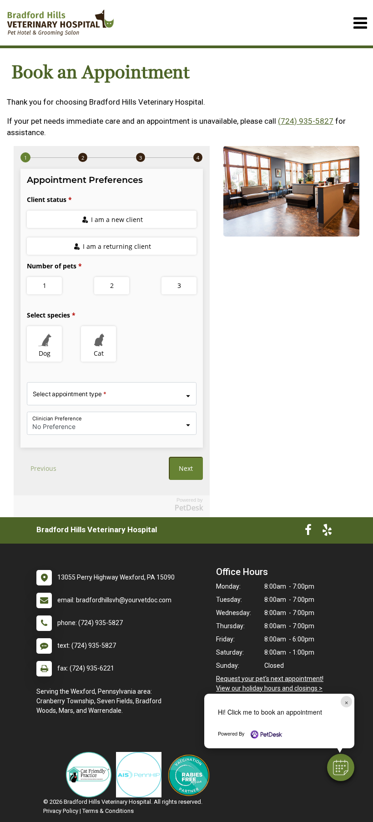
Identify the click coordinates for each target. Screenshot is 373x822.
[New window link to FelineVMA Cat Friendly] (91, 774)
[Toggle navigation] (360, 23)
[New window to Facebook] (308, 531)
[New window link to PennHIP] (141, 774)
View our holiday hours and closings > (269, 688)
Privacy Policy (60, 810)
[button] (340, 767)
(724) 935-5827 (305, 121)
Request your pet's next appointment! (269, 678)
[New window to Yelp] (327, 531)
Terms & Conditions (108, 810)
